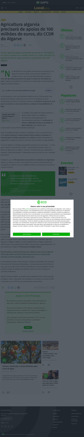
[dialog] (42, 218)
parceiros (27, 208)
